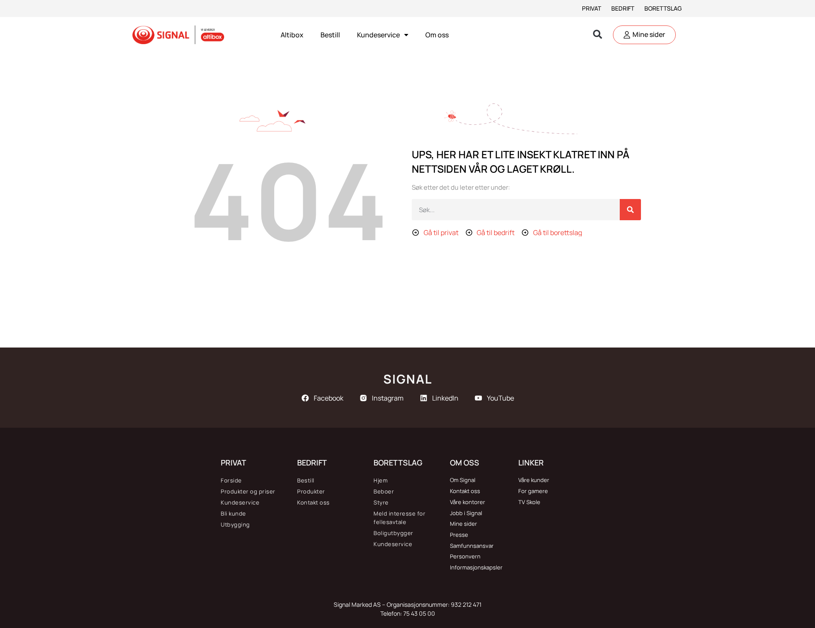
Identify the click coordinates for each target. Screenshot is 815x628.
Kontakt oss (313, 502)
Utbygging (235, 524)
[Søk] (630, 209)
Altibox (292, 34)
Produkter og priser (248, 491)
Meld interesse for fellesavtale (399, 518)
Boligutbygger (393, 533)
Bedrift (622, 8)
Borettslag (663, 8)
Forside (231, 480)
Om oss (437, 34)
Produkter (311, 491)
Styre (381, 502)
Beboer (384, 491)
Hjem (381, 480)
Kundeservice (378, 34)
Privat (591, 8)
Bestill (330, 34)
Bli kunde (233, 513)
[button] (597, 35)
